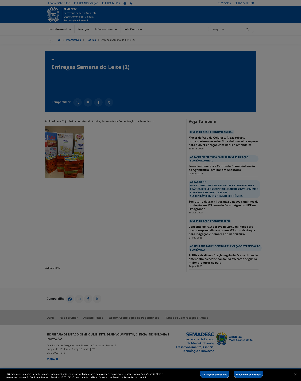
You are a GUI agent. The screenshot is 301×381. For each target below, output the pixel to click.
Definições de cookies (214, 374)
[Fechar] (295, 374)
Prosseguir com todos (248, 374)
